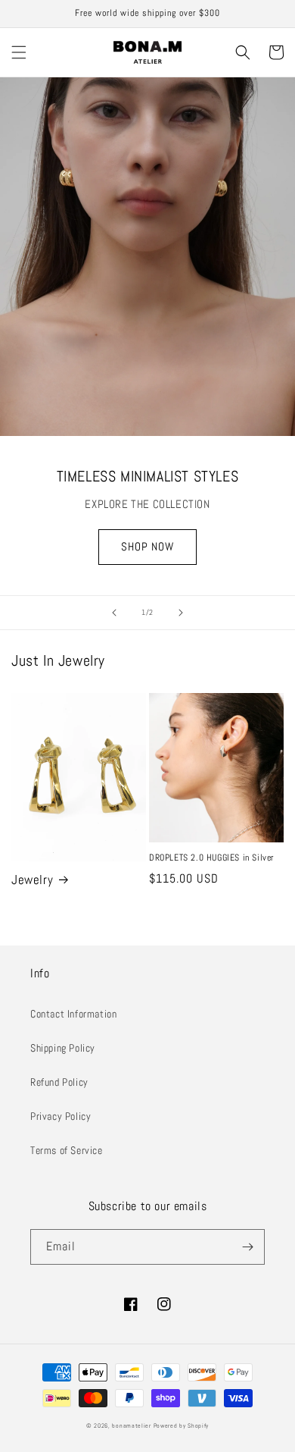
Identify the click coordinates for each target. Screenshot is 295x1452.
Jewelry (32, 879)
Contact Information (73, 1014)
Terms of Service (66, 1150)
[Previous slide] (114, 612)
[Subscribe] (247, 1247)
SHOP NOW (147, 546)
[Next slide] (180, 612)
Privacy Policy (60, 1116)
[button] (19, 52)
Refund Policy (59, 1082)
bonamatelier (131, 1425)
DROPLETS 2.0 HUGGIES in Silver (211, 858)
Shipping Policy (62, 1048)
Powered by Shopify (182, 1425)
